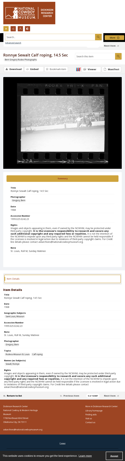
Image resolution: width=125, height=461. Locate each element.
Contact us (90, 422)
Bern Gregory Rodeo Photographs (21, 59)
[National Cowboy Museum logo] (29, 13)
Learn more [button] (85, 455)
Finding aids (91, 414)
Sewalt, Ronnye (12, 364)
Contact (62, 443)
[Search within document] (118, 56)
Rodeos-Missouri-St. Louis (17, 354)
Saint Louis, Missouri (15, 316)
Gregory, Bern (18, 200)
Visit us (88, 418)
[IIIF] (78, 69)
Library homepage (94, 410)
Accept (114, 456)
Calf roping (37, 354)
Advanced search (13, 42)
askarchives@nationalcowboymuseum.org (22, 429)
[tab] (62, 178)
